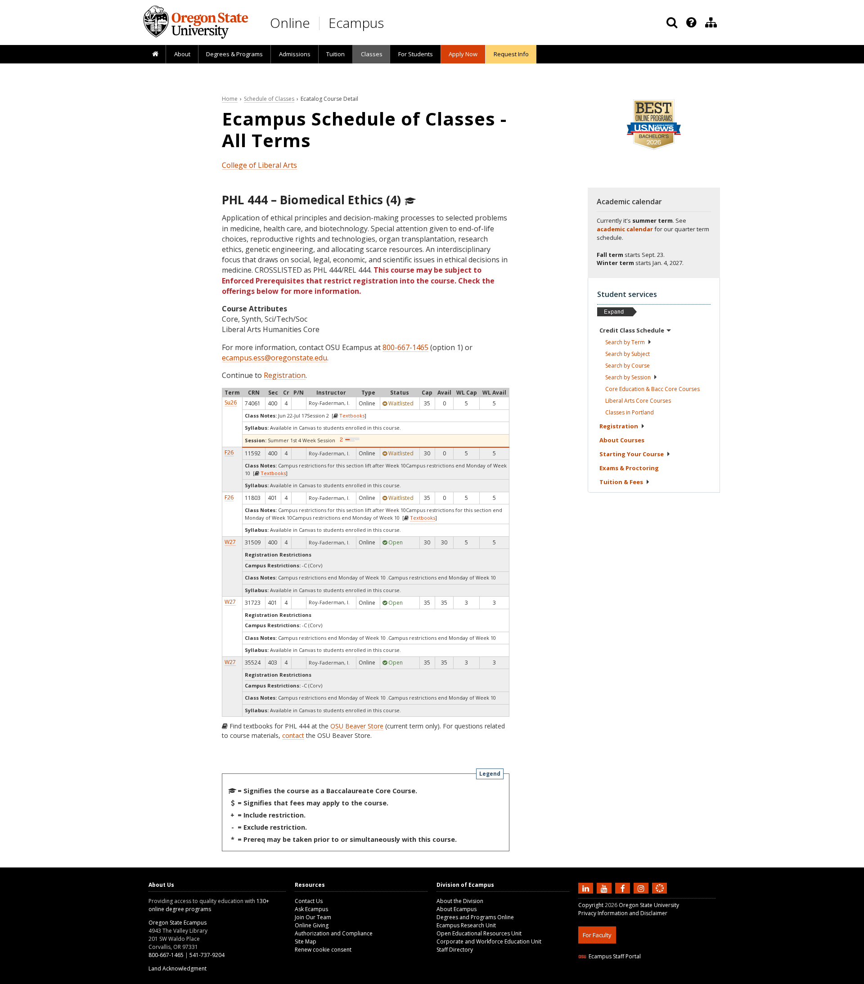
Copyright (590, 905)
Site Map (305, 941)
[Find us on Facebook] (623, 888)
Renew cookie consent (323, 949)
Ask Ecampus (311, 909)
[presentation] (690, 22)
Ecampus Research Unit (466, 925)
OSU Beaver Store (356, 726)
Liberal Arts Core (638, 400)
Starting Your (631, 454)
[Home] (155, 54)
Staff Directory (454, 949)
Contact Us (309, 901)
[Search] (671, 22)
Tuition (335, 54)
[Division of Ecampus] (711, 22)
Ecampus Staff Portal (615, 956)
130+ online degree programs (208, 905)
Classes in (629, 412)
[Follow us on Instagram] (642, 888)
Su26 (231, 402)
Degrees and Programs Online (475, 917)
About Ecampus (456, 909)
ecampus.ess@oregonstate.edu (274, 358)
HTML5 (628, 978)
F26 (229, 452)
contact (293, 735)
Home (230, 99)
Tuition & (621, 482)
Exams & (629, 468)
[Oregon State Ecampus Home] (321, 23)
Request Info (511, 54)
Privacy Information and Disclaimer (622, 913)
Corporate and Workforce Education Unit (488, 941)
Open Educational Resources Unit (479, 933)
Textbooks (351, 415)
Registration (285, 375)
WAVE (668, 978)
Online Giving (311, 925)
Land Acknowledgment (177, 968)
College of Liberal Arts (259, 165)
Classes (371, 54)
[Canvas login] (659, 895)
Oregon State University (649, 905)
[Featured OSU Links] (691, 22)
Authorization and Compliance (334, 933)
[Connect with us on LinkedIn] (586, 888)
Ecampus (356, 22)
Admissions (294, 54)
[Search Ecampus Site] (671, 22)
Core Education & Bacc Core (652, 389)
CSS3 (649, 978)
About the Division (459, 901)
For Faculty (597, 935)
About (182, 54)
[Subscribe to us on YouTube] (605, 888)
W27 (230, 542)
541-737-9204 (207, 955)
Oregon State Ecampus (177, 922)
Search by (625, 342)
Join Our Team (313, 917)
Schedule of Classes (269, 99)
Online (290, 22)
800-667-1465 (405, 347)
